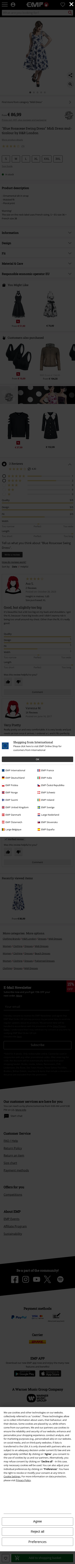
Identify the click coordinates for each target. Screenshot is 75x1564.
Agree (37, 1521)
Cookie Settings (12, 1476)
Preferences (37, 1542)
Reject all (37, 1531)
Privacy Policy (23, 1480)
